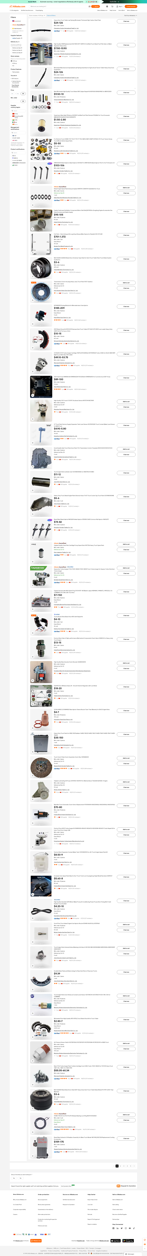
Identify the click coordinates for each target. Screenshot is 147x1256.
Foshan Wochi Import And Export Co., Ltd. (65, 814)
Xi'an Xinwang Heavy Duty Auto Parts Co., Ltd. (66, 290)
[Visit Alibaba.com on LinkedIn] (118, 1228)
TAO (87, 1248)
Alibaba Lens (19, 1240)
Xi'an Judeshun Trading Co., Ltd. (62, 552)
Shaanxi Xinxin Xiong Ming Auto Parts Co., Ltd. (66, 1030)
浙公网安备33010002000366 (101, 1253)
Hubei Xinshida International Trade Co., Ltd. (65, 457)
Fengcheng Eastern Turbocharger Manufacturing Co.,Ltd (69, 841)
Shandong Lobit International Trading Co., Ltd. (66, 150)
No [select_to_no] (20, 1178)
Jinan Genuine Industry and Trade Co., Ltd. (65, 958)
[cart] (112, 6)
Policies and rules (42, 1225)
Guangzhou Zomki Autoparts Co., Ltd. (64, 745)
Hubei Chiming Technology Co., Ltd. (63, 222)
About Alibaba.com (18, 1194)
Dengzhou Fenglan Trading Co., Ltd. (63, 171)
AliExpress (49, 1248)
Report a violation (92, 1224)
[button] (89, 6)
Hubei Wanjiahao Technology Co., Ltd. (64, 269)
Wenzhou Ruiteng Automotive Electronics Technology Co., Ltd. (70, 1007)
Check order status (117, 1209)
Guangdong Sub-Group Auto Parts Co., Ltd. (65, 915)
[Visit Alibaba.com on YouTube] (130, 1228)
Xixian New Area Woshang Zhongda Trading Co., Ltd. (67, 197)
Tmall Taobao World (65, 1248)
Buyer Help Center (92, 1199)
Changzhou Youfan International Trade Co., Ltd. (66, 28)
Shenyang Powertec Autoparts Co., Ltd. (64, 363)
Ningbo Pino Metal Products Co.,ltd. (63, 246)
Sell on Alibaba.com (117, 1199)
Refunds (90, 1214)
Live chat (90, 1204)
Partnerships (115, 1219)
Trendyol (91, 1248)
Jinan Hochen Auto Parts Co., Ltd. (63, 862)
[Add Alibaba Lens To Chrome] (36, 1240)
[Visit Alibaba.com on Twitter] (122, 1228)
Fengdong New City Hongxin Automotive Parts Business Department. (72, 671)
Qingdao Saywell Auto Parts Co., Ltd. (63, 579)
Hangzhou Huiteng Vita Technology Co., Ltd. (65, 436)
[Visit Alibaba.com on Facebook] (113, 1228)
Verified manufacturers (69, 1199)
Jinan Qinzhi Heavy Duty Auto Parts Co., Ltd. (65, 981)
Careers (15, 1214)
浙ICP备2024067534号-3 (117, 1253)
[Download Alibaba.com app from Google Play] (128, 1240)
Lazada (73, 1248)
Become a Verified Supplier (119, 1214)
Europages (98, 1248)
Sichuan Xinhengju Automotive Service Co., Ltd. (66, 341)
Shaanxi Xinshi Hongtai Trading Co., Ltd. (64, 766)
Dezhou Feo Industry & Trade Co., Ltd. (64, 628)
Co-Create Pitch (17, 1204)
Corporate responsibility (19, 1209)
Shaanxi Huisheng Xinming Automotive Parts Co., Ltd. (68, 1149)
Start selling (115, 1204)
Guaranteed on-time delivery (45, 1209)
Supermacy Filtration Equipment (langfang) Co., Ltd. (67, 54)
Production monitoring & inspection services (47, 1220)
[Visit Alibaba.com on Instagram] (126, 1228)
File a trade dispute (93, 1209)
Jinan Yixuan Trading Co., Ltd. (61, 503)
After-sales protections (44, 1214)
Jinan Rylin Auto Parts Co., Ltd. (62, 481)
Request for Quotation (69, 1204)
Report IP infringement (94, 1219)
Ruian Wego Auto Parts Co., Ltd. (62, 317)
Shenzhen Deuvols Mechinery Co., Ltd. (64, 409)
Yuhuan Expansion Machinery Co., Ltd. (64, 99)
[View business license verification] (89, 1253)
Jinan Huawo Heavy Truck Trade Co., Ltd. (64, 1126)
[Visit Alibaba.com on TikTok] (134, 1228)
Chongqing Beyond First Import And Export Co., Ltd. (67, 604)
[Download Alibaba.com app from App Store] (116, 1240)
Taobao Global (80, 1248)
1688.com (56, 1248)
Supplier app (81, 1240)
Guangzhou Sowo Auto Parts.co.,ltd (63, 719)
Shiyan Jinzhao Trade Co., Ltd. (61, 789)
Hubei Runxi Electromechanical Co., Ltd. (64, 650)
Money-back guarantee (44, 1204)
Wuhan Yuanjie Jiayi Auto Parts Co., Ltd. (64, 932)
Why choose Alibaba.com (19, 1199)
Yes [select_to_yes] (14, 1178)
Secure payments (42, 1199)
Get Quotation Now (66, 1186)
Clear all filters (51, 15)
